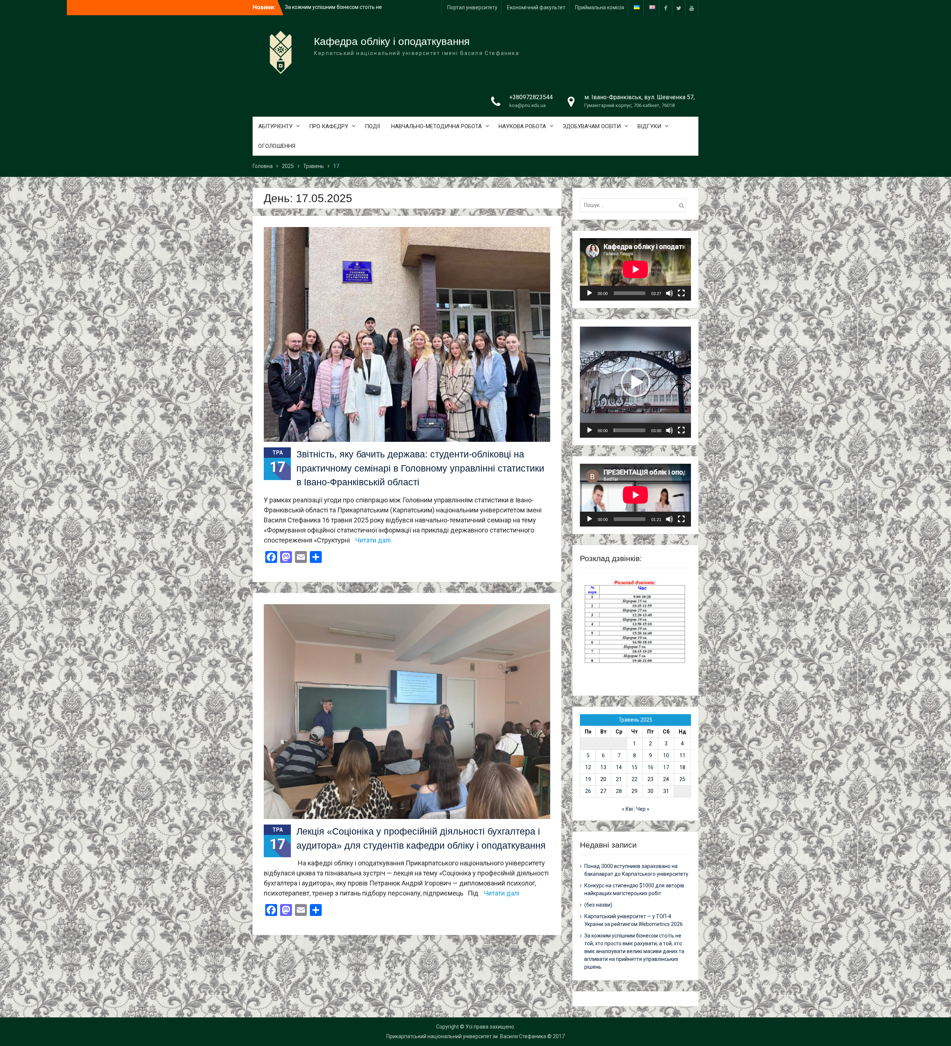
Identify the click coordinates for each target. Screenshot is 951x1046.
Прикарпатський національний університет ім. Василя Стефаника (466, 1036)
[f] (665, 7)
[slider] (629, 430)
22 (634, 779)
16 (650, 767)
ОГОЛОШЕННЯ (276, 146)
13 (603, 767)
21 (619, 779)
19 (588, 779)
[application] (635, 269)
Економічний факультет (536, 7)
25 (682, 779)
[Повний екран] (681, 293)
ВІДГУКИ (649, 126)
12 (588, 767)
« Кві (627, 809)
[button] (635, 382)
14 (619, 767)
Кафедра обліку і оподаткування (392, 41)
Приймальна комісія (599, 7)
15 (634, 767)
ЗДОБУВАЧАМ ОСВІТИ (592, 126)
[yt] (691, 7)
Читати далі (373, 540)
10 (666, 755)
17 (666, 767)
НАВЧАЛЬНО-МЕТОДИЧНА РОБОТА (436, 126)
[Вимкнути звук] (669, 293)
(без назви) (598, 905)
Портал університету (472, 7)
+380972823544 (531, 97)
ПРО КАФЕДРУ (328, 126)
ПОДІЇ (372, 126)
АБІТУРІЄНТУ (275, 126)
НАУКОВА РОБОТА (522, 126)
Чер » (642, 809)
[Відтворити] (589, 293)
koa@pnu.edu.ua (527, 105)
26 (588, 791)
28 (619, 791)
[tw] (678, 7)
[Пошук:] (634, 205)
